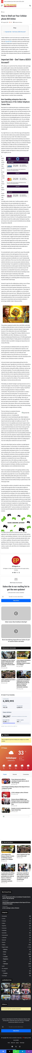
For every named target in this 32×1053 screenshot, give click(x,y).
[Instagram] (19, 573)
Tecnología (4, 975)
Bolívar (4, 951)
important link (8, 41)
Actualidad (4, 916)
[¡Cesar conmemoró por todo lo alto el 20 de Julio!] (8, 674)
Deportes (4, 925)
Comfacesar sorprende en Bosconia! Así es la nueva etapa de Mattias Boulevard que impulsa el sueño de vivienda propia (23, 876)
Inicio (3, 12)
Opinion (3, 942)
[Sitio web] (13, 573)
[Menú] (2, 6)
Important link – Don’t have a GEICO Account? (15, 31)
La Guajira (5, 956)
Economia (4, 928)
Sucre (4, 961)
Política (3, 944)
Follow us (4, 1004)
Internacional (5, 935)
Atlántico (5, 949)
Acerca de (13, 1042)
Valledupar (5, 963)
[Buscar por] (30, 6)
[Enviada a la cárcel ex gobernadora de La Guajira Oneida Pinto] (6, 810)
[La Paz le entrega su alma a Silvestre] (6, 795)
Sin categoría (5, 968)
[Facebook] (15, 573)
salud (3, 966)
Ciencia (3, 918)
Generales (4, 932)
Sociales (4, 970)
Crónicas (4, 920)
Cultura (3, 923)
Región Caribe (5, 947)
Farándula (4, 930)
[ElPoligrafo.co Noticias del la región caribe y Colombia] (10, 5)
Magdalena (5, 959)
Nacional (4, 940)
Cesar (4, 954)
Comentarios (26, 774)
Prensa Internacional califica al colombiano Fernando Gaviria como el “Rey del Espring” (20, 781)
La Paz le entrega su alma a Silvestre (19, 792)
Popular (5, 774)
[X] (17, 573)
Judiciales (4, 937)
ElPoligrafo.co (16, 566)
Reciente (15, 774)
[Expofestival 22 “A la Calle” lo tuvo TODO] (26, 997)
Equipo (17, 1042)
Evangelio (5, 973)
